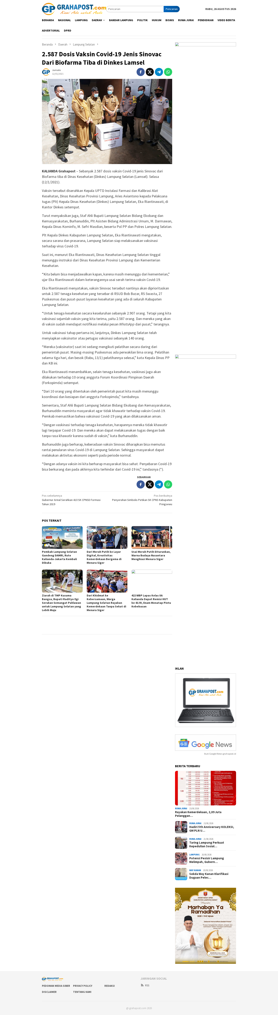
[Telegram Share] (159, 72)
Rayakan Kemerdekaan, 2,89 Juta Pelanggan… (198, 814)
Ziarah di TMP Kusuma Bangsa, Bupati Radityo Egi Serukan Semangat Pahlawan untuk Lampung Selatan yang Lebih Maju (61, 603)
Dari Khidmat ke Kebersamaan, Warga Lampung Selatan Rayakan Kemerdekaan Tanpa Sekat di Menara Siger (106, 603)
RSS (147, 985)
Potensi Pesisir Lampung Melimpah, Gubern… (206, 860)
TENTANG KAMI (82, 992)
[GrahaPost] (74, 9)
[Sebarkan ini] (141, 72)
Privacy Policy (82, 986)
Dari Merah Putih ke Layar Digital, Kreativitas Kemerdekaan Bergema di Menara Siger (104, 557)
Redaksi (109, 986)
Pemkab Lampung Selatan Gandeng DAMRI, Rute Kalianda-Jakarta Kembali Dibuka (59, 557)
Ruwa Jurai (181, 808)
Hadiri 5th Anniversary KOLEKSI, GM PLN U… (211, 828)
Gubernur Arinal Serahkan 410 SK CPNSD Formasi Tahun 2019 (71, 500)
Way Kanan (195, 870)
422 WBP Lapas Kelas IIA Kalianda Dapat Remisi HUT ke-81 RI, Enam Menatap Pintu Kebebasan (151, 601)
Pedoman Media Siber (56, 986)
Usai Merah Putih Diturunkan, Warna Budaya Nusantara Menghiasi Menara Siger (151, 555)
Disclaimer (49, 992)
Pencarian (172, 9)
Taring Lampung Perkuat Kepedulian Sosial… (206, 844)
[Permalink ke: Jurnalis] (46, 71)
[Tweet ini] (150, 72)
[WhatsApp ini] (168, 72)
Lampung (194, 854)
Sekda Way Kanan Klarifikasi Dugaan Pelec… (208, 875)
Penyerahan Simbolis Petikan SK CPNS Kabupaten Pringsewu (142, 500)
